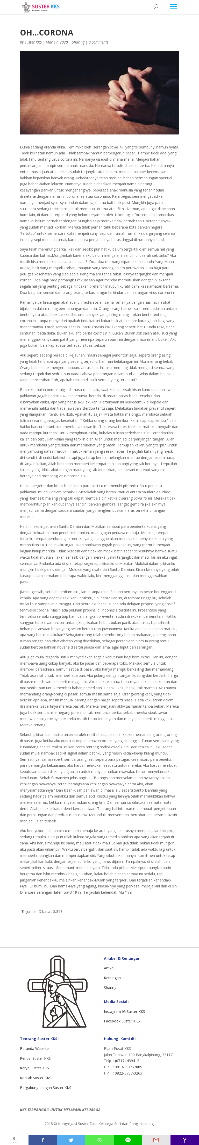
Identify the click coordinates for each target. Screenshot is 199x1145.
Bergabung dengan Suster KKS (45, 1087)
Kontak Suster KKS (35, 1077)
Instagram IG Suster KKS (124, 1011)
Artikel (109, 967)
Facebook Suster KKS (122, 1021)
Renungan (112, 977)
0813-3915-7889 (128, 1066)
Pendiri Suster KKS (35, 1058)
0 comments (98, 42)
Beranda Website (34, 1048)
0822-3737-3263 (128, 1073)
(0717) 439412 (127, 1060)
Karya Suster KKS (34, 1067)
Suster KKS (33, 42)
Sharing (78, 42)
